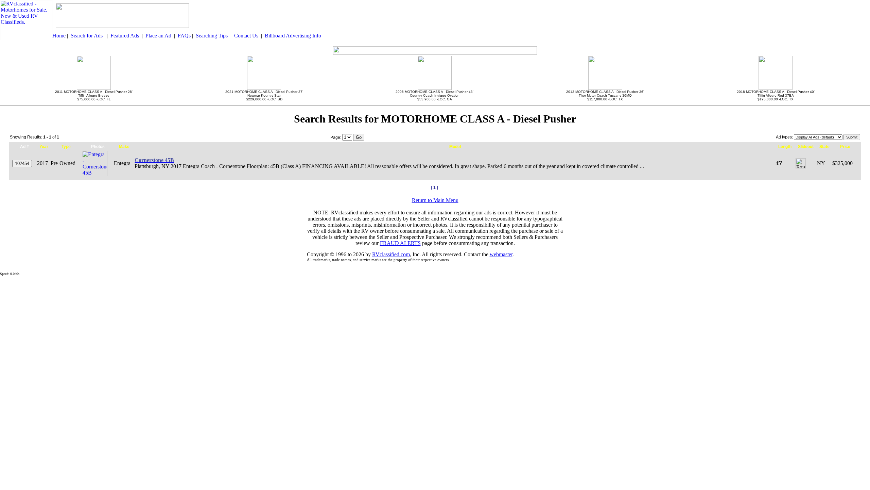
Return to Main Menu (435, 200)
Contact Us (246, 35)
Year (43, 146)
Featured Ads (124, 35)
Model (455, 146)
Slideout (806, 146)
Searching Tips (212, 35)
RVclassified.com (391, 254)
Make (124, 146)
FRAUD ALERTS (400, 243)
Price (845, 146)
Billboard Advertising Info (293, 35)
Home (59, 35)
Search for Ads (87, 35)
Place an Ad (158, 35)
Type (66, 146)
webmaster (501, 254)
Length (784, 146)
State (824, 146)
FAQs (184, 35)
